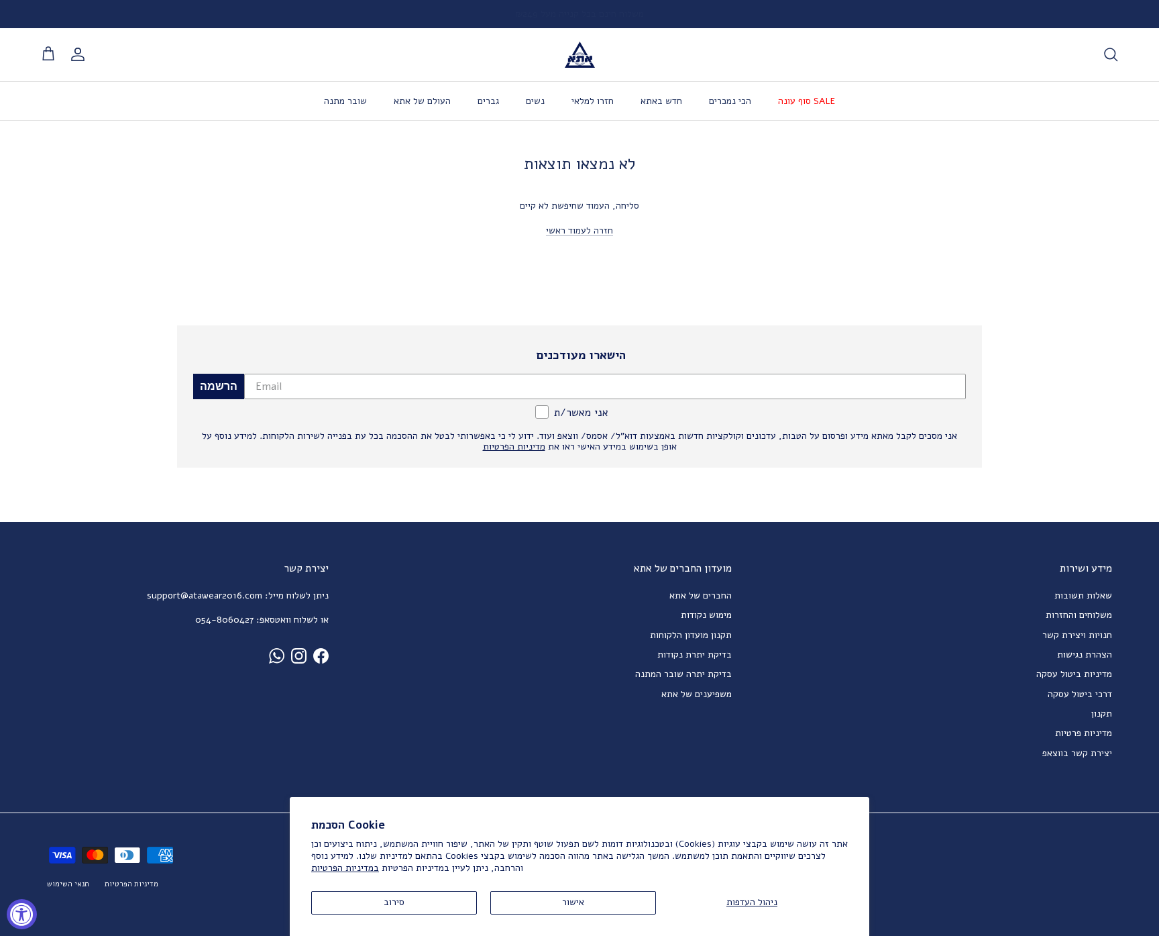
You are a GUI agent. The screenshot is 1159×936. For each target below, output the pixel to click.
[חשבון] (80, 54)
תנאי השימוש (68, 884)
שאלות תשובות (1083, 595)
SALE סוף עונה (806, 101)
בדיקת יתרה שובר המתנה (683, 674)
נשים (535, 101)
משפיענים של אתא (696, 694)
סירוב (394, 902)
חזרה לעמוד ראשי (579, 230)
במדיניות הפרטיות (345, 868)
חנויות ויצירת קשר (1077, 635)
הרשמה (218, 386)
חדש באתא (661, 101)
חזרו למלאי (592, 101)
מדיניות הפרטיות (131, 884)
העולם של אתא (422, 101)
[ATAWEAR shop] (580, 55)
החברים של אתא (700, 595)
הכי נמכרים (730, 101)
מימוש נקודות (706, 615)
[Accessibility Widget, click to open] (22, 914)
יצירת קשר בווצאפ (1077, 753)
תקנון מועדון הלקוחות (691, 635)
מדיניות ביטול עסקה (1074, 674)
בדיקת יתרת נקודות (694, 654)
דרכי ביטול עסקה (1080, 694)
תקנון (1101, 713)
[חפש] (1111, 54)
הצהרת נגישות (1084, 654)
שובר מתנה (345, 101)
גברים (488, 101)
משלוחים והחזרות (1079, 615)
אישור (573, 902)
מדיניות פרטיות (1083, 733)
